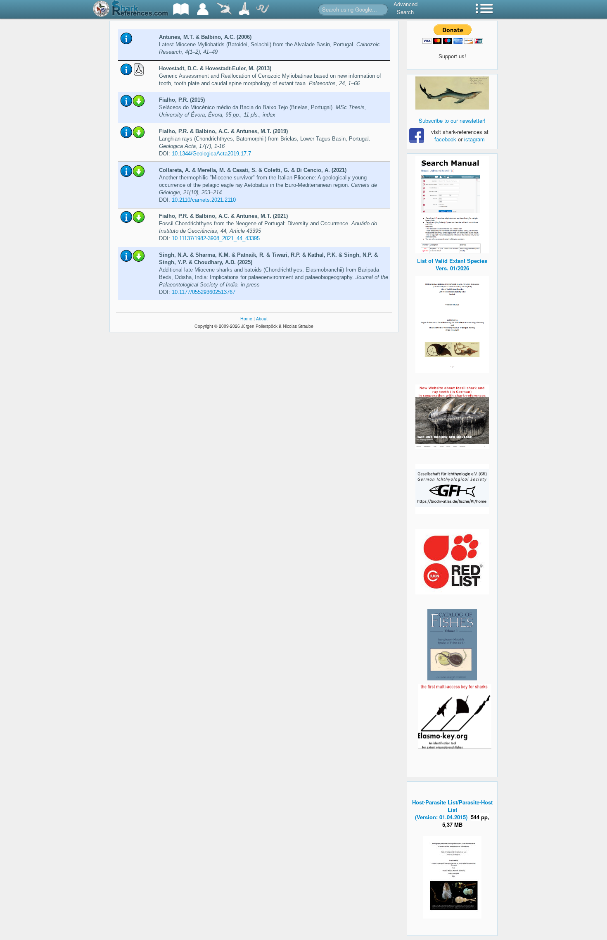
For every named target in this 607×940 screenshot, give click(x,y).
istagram (474, 139)
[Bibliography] (181, 9)
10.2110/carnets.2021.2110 (204, 200)
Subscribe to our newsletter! (452, 120)
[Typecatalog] (244, 9)
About (262, 318)
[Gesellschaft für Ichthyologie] (452, 488)
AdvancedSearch (405, 8)
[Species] (224, 9)
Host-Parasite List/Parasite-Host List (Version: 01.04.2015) (452, 809)
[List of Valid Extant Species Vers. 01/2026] (452, 323)
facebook (445, 139)
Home (246, 318)
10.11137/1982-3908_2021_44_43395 (216, 238)
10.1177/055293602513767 (203, 292)
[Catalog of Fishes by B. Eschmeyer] (452, 644)
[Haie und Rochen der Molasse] (452, 416)
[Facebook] (452, 93)
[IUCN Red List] (452, 561)
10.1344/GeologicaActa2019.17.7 (211, 153)
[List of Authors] (203, 9)
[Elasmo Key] (454, 715)
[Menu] (484, 9)
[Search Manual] (452, 204)
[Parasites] (263, 9)
